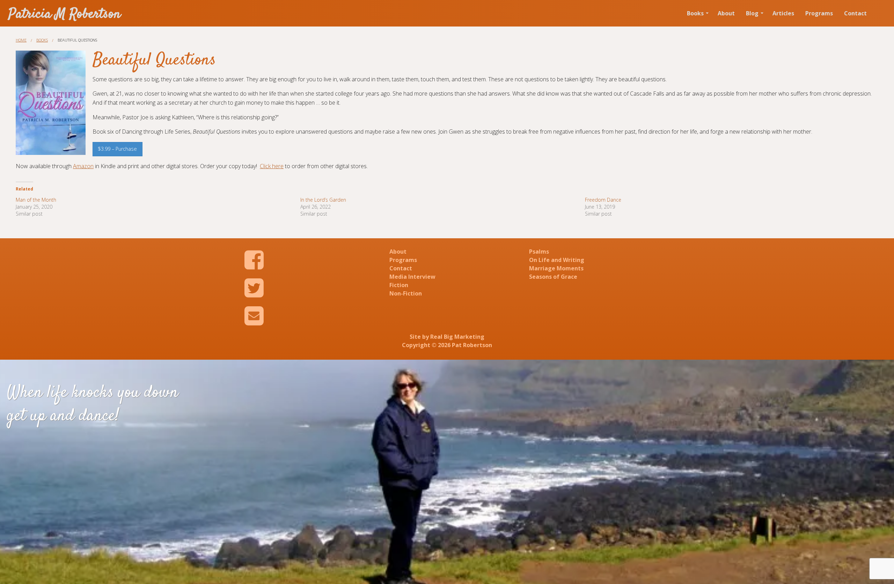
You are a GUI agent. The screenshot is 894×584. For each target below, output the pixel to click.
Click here (272, 166)
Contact (855, 13)
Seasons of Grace (553, 276)
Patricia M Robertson (64, 14)
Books (695, 13)
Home (21, 40)
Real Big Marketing (457, 336)
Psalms (539, 251)
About (726, 13)
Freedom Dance (603, 199)
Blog (752, 13)
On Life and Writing (556, 260)
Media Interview (412, 276)
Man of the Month (36, 199)
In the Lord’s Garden (323, 199)
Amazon (83, 166)
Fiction (398, 285)
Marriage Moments (556, 268)
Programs (819, 13)
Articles (783, 13)
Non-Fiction (405, 293)
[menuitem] (696, 13)
